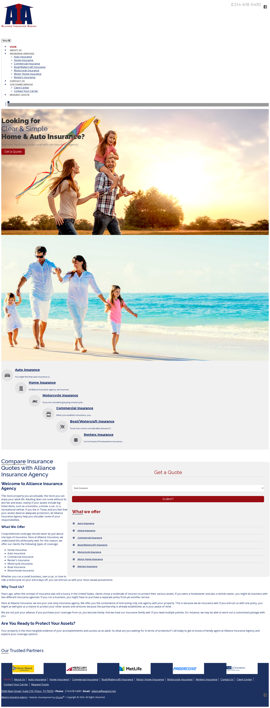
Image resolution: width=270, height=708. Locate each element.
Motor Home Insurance (27, 74)
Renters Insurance (24, 77)
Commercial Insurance (27, 63)
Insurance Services (22, 53)
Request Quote (20, 94)
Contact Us (17, 81)
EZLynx (59, 697)
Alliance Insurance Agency (14, 697)
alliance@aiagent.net (104, 691)
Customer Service (21, 84)
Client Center (21, 87)
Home (13, 46)
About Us (16, 50)
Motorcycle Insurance (26, 70)
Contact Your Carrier (26, 91)
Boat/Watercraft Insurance (29, 67)
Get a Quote (13, 151)
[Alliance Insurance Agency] (19, 28)
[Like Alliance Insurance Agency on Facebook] (265, 6)
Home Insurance (23, 60)
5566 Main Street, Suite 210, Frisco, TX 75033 (27, 691)
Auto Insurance (23, 56)
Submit (168, 499)
